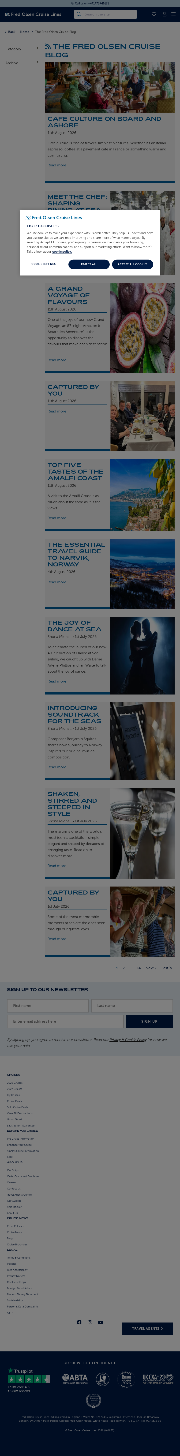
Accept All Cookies (132, 264)
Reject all (89, 264)
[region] (90, 243)
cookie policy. (62, 251)
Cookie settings (43, 264)
